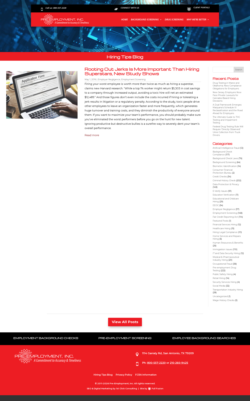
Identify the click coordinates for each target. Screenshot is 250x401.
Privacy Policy (124, 375)
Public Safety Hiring (223, 274)
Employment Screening (133, 79)
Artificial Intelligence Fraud (226, 148)
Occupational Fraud (222, 264)
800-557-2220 (156, 362)
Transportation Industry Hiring (228, 289)
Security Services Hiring (225, 282)
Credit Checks (220, 176)
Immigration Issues (222, 249)
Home (124, 19)
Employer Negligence (109, 79)
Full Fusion (157, 388)
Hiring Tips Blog (103, 375)
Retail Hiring (219, 278)
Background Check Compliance (222, 153)
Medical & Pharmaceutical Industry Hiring (226, 258)
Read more (92, 135)
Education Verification (224, 194)
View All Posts (125, 322)
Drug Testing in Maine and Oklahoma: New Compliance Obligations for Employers (227, 86)
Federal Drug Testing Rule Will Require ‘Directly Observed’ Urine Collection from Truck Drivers (228, 130)
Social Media (219, 286)
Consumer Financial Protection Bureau (222, 171)
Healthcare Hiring (221, 228)
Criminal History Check (224, 180)
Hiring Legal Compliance (225, 232)
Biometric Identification (225, 166)
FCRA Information (146, 375)
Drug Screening (174, 19)
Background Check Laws (225, 158)
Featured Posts (220, 221)
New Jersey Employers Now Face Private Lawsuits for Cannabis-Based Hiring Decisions (227, 96)
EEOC (216, 205)
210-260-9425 (179, 362)
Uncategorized (220, 296)
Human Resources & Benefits (228, 242)
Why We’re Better (196, 19)
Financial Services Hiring (225, 224)
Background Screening (145, 19)
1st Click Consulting (126, 388)
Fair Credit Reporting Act (225, 217)
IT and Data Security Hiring (226, 253)
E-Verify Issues (220, 191)
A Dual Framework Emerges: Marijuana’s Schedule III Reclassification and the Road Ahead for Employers (228, 109)
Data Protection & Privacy (226, 184)
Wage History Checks (224, 300)
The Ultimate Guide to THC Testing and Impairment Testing (226, 120)
